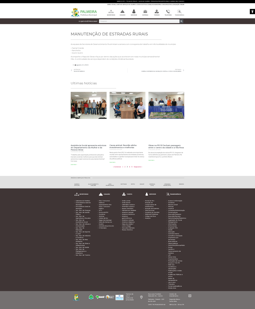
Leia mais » (74, 164)
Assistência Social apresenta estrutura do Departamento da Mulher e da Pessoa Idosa (88, 147)
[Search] (181, 21)
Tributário (171, 284)
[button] (252, 11)
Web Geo (171, 264)
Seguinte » (138, 167)
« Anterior (117, 167)
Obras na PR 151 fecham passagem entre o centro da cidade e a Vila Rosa (166, 146)
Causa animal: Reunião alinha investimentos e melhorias (123, 146)
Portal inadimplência (175, 286)
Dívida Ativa (172, 288)
